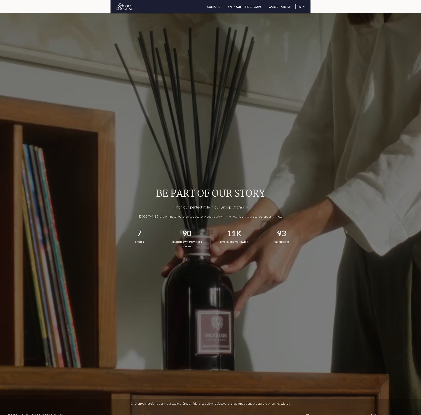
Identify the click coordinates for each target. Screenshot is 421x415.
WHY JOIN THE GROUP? (244, 6)
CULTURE (213, 6)
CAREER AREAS (279, 6)
